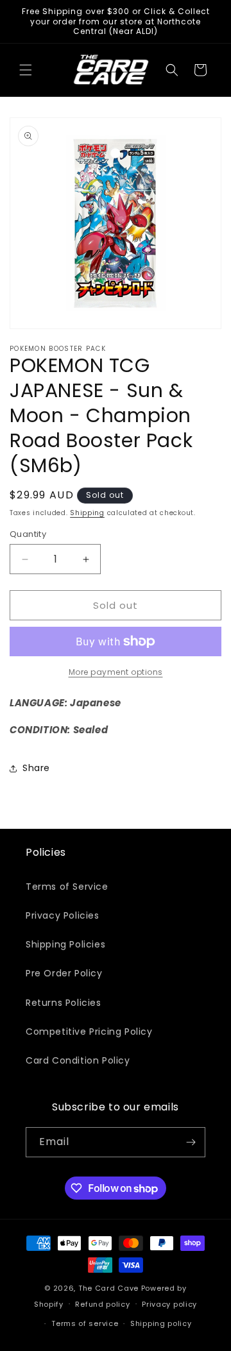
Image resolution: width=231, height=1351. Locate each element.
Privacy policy (169, 1304)
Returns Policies (63, 1002)
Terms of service (84, 1323)
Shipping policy (161, 1323)
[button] (26, 70)
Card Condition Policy (78, 1060)
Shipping (87, 513)
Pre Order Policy (64, 973)
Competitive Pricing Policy (89, 1031)
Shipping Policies (65, 944)
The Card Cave (108, 1288)
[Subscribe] (190, 1142)
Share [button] (36, 767)
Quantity (28, 534)
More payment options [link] (116, 672)
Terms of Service (67, 886)
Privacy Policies (62, 915)
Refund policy (102, 1304)
